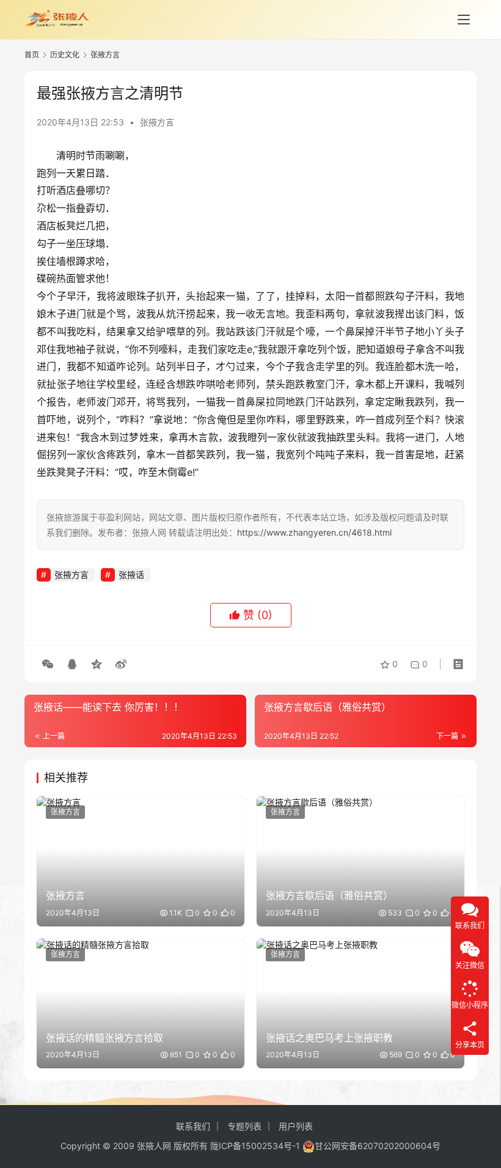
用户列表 (296, 1126)
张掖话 (131, 574)
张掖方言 (157, 122)
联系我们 (193, 1126)
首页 (31, 54)
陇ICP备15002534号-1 (255, 1145)
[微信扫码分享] (48, 664)
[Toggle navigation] (464, 20)
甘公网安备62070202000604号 (378, 1145)
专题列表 (244, 1126)
